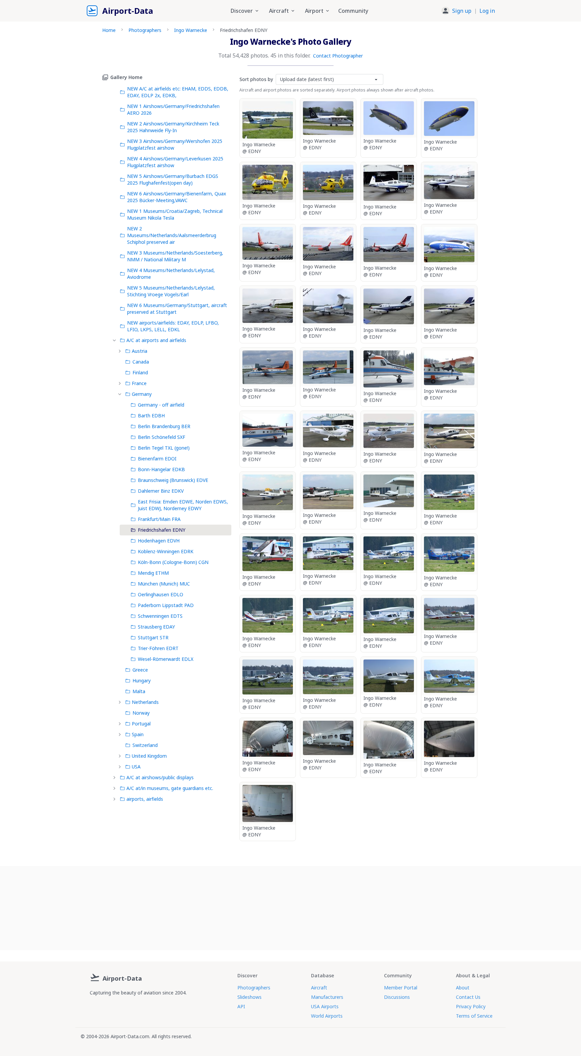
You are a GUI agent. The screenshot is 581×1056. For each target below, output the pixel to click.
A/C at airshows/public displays (160, 777)
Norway (141, 713)
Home (109, 30)
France (139, 383)
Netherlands (145, 702)
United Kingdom (149, 756)
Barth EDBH (151, 415)
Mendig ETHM (153, 573)
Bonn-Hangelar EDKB (161, 469)
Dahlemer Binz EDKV (161, 491)
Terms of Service (474, 1016)
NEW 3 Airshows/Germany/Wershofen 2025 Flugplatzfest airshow (174, 144)
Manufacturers (327, 997)
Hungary (141, 680)
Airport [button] (314, 10)
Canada (140, 362)
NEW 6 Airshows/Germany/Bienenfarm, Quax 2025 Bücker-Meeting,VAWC (176, 196)
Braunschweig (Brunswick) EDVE (173, 480)
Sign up (461, 10)
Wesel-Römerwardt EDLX (165, 659)
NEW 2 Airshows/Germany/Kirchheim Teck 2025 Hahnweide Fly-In (173, 127)
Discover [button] (242, 10)
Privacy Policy (471, 1006)
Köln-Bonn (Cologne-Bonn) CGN (173, 562)
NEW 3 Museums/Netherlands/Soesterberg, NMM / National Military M (175, 256)
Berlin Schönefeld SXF (161, 437)
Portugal (141, 723)
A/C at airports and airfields (156, 340)
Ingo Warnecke (190, 30)
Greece (140, 670)
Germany (142, 394)
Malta (138, 691)
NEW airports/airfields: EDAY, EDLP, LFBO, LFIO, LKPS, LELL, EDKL (173, 326)
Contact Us (468, 997)
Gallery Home (126, 77)
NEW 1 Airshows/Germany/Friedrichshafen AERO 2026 (173, 109)
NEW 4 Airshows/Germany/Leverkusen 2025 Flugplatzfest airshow (175, 161)
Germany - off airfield (161, 405)
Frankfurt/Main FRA (159, 519)
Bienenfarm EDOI (157, 458)
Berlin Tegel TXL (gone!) (164, 448)
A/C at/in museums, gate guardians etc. (169, 788)
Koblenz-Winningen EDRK (165, 551)
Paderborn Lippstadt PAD (166, 605)
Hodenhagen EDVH (159, 540)
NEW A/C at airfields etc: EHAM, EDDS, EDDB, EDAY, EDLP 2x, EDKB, (177, 92)
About (462, 987)
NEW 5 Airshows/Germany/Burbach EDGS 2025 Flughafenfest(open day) (172, 179)
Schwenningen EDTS (160, 616)
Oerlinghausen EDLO (160, 594)
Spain (138, 734)
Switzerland (145, 745)
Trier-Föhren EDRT (158, 648)
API (241, 1006)
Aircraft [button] (279, 10)
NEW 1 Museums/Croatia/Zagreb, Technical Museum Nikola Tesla (175, 214)
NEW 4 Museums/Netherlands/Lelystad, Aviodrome (171, 273)
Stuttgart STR (153, 637)
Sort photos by (256, 79)
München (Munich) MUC (164, 583)
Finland (140, 372)
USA (136, 766)
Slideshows (249, 997)
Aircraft (319, 987)
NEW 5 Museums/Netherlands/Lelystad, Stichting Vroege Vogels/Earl (171, 291)
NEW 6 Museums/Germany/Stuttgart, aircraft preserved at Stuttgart (177, 308)
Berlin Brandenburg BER (164, 426)
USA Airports (325, 1006)
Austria (139, 351)
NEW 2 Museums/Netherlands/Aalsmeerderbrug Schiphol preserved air (171, 235)
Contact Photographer (338, 55)
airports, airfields (144, 799)
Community (353, 10)
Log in (487, 10)
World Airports (327, 1016)
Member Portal (400, 987)
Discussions (397, 997)
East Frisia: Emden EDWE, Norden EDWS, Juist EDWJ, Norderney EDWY (183, 505)
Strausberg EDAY (156, 627)
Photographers (144, 30)
